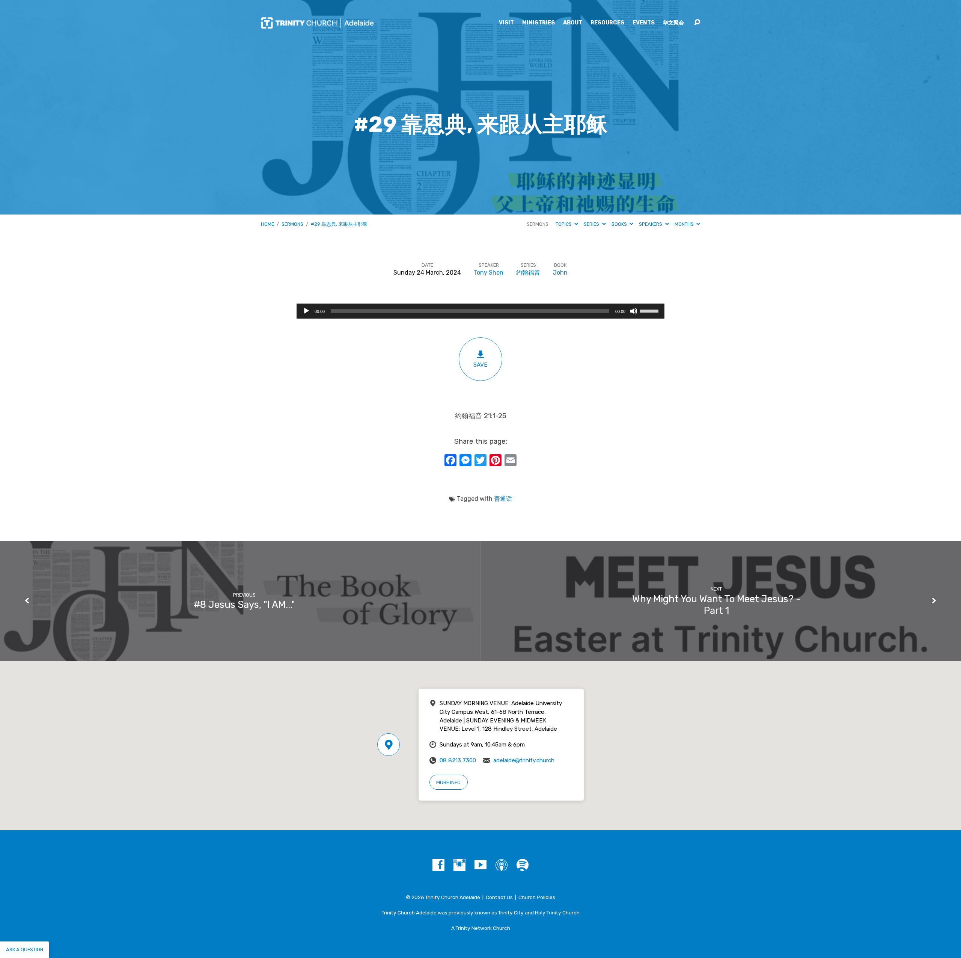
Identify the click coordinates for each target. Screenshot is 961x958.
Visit (506, 23)
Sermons (292, 224)
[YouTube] (480, 865)
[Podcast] (502, 865)
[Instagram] (459, 865)
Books (620, 224)
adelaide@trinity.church (523, 760)
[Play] (306, 311)
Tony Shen (488, 272)
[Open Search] (697, 23)
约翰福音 (528, 272)
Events (644, 23)
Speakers (651, 224)
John (560, 272)
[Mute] (633, 311)
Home (267, 224)
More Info (448, 782)
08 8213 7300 (458, 760)
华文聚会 (673, 23)
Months (685, 224)
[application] (480, 311)
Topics (564, 224)
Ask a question (24, 949)
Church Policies (536, 897)
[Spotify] (523, 865)
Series (592, 224)
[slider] (650, 310)
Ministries (538, 23)
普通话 (503, 498)
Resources (607, 23)
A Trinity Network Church (480, 928)
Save (480, 364)
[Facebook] (438, 865)
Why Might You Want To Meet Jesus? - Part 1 (716, 604)
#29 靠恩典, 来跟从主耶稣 (339, 224)
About (572, 23)
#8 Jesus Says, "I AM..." (244, 604)
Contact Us (499, 897)
